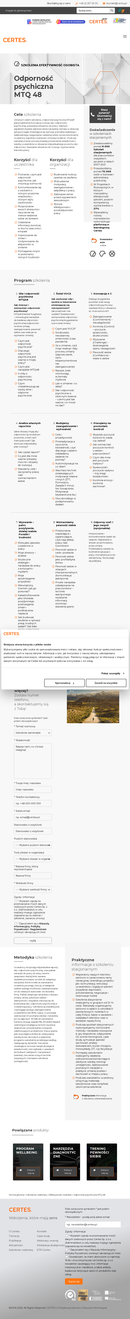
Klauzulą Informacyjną (102, 1249)
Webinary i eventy (47, 1240)
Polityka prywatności (69, 1307)
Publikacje (15, 1240)
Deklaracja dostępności (51, 1245)
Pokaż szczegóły (110, 673)
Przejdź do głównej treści (19, 10)
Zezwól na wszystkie (106, 683)
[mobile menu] (125, 36)
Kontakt (42, 1231)
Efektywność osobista (60, 1194)
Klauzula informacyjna (95, 1307)
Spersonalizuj (62, 683)
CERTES (51, 1307)
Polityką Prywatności (27, 928)
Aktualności (16, 1245)
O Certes (14, 1231)
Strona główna (16, 1194)
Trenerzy (14, 1235)
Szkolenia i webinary (36, 1194)
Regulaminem (38, 929)
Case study (43, 1235)
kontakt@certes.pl (117, 3)
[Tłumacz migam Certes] (121, 10)
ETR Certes (43, 1249)
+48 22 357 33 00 (88, 3)
